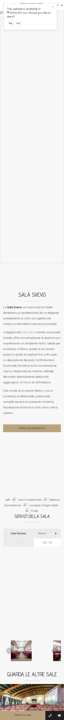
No (18, 23)
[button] (21, 651)
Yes (10, 23)
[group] (32, 137)
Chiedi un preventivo (32, 428)
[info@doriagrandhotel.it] (59, 715)
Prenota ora (22, 715)
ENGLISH (16, 13)
